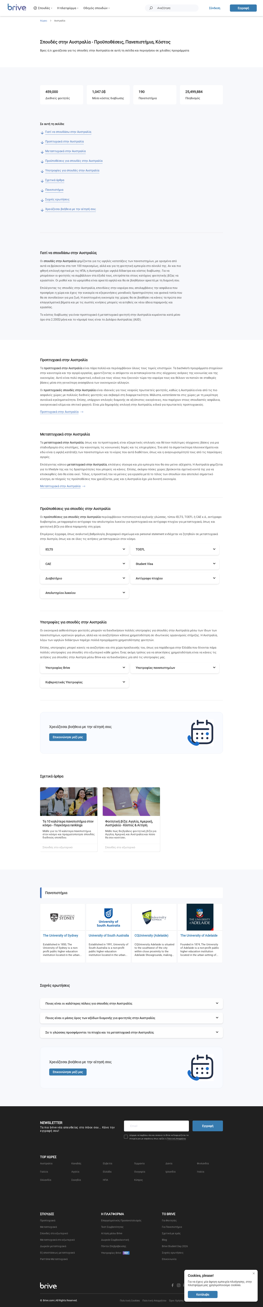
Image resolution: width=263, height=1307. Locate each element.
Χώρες (43, 20)
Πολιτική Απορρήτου (176, 1139)
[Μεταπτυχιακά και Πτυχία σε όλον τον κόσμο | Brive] (17, 10)
